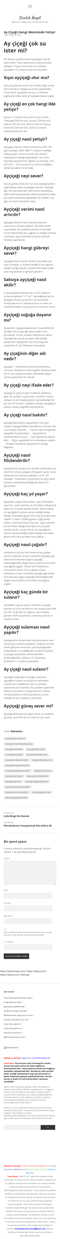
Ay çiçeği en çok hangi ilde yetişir (19, 744)
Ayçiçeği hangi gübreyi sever (17, 765)
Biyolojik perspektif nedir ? (15, 1006)
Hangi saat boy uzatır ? (13, 1002)
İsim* (6, 890)
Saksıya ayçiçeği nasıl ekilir (16, 797)
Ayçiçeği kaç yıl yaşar (43, 771)
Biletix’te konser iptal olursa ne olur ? (19, 1015)
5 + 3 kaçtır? (9, 942)
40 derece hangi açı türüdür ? (16, 1011)
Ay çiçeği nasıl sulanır (35, 749)
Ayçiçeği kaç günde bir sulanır (18, 771)
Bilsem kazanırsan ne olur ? (15, 1037)
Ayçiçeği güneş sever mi (42, 760)
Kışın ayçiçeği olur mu (41, 792)
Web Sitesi (8, 916)
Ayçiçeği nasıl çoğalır (14, 776)
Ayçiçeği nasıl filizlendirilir (37, 776)
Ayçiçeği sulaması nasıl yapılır (18, 787)
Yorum (6, 858)
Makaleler (17, 731)
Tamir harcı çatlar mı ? (13, 1024)
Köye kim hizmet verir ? (13, 1033)
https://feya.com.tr (37, 971)
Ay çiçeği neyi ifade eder (37, 754)
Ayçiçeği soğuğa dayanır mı (37, 781)
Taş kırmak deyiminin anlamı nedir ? (18, 998)
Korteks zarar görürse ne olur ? (16, 1019)
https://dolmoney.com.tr (13, 971)
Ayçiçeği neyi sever (13, 781)
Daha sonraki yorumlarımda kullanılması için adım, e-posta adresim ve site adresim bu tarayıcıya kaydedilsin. (28, 933)
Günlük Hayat (30, 18)
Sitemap (24, 974)
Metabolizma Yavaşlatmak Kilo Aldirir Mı (28, 825)
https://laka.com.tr (10, 974)
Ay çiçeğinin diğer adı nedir (17, 760)
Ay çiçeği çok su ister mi (15, 738)
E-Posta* (7, 903)
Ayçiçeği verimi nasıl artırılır (17, 792)
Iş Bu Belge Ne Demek (16, 816)
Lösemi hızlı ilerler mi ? (13, 1028)
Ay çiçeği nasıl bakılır (14, 749)
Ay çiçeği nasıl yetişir (14, 754)
